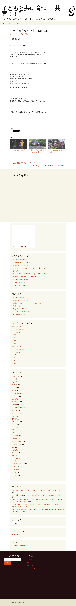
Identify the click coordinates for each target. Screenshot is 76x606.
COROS (14, 379)
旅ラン (16, 338)
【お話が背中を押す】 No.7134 (21, 262)
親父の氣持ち (28, 34)
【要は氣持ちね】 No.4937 (22, 163)
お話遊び (14, 390)
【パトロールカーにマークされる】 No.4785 (25, 509)
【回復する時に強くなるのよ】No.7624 (23, 504)
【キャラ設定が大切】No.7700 (20, 490)
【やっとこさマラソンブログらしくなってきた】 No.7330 (29, 268)
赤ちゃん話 (15, 453)
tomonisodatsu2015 (41, 34)
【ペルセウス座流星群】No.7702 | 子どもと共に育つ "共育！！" (44, 495)
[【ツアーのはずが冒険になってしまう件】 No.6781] (56, 144)
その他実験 (15, 399)
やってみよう (16, 402)
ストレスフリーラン (18, 407)
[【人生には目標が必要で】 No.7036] (18, 144)
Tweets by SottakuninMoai (19, 545)
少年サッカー (16, 422)
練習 (15, 343)
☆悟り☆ (18, 23)
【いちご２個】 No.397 (19, 285)
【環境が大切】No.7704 (18, 282)
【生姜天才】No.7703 (18, 309)
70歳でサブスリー (17, 327)
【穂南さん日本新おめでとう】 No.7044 (24, 277)
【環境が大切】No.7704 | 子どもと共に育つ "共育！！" (47, 490)
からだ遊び (15, 396)
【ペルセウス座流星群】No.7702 (21, 312)
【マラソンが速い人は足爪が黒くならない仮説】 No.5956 (29, 274)
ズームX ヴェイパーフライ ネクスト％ (25, 329)
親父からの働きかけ (18, 441)
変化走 (16, 469)
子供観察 (14, 419)
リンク (27, 23)
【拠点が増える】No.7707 (19, 259)
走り (9, 23)
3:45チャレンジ (16, 376)
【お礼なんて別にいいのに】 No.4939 (49, 165)
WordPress (15, 384)
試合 (15, 335)
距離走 (16, 475)
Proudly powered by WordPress (19, 602)
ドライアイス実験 (17, 413)
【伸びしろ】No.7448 (18, 271)
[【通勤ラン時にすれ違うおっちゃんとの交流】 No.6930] (37, 144)
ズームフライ (18, 332)
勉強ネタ (14, 416)
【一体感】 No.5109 (18, 495)
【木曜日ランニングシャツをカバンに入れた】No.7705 (27, 303)
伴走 (15, 340)
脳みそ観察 (15, 435)
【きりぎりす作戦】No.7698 (20, 279)
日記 (22, 34)
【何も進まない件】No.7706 (20, 265)
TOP (3, 23)
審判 (15, 424)
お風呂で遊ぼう (16, 393)
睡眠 (13, 433)
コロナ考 (14, 405)
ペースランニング (19, 464)
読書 (13, 447)
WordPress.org (31, 568)
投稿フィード (30, 562)
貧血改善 (14, 450)
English (14, 382)
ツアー (16, 461)
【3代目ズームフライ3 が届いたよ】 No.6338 (25, 500)
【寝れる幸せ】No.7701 (18, 314)
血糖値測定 (15, 438)
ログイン (29, 559)
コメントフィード (32, 565)
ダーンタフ (15, 410)
